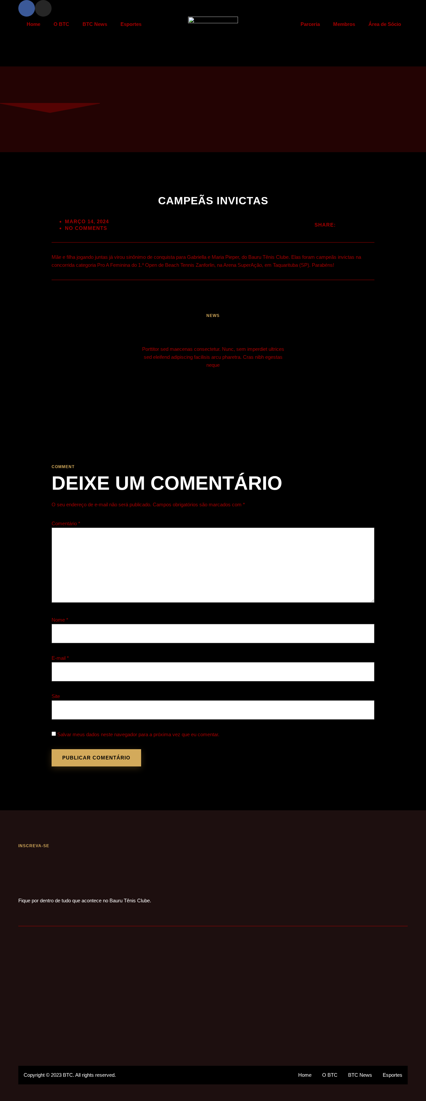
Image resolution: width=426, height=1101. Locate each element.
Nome (60, 620)
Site (56, 696)
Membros (344, 24)
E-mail (60, 658)
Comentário (66, 523)
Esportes (130, 24)
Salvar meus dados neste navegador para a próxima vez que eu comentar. (138, 734)
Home (33, 24)
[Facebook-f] (26, 8)
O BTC (61, 24)
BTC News (95, 24)
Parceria (310, 24)
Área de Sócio (384, 24)
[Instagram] (43, 8)
